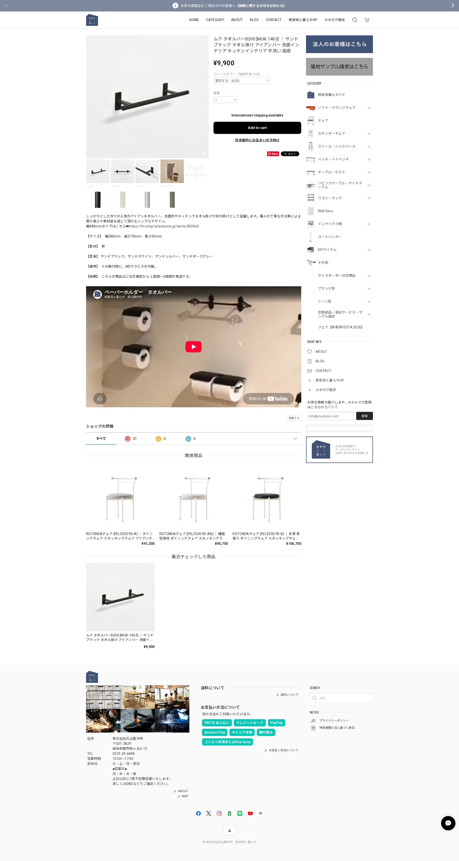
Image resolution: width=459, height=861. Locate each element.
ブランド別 (326, 288)
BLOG (254, 20)
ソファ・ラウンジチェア (337, 108)
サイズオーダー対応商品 (337, 275)
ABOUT (237, 20)
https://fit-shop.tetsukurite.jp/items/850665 (164, 226)
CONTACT (274, 20)
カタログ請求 (334, 20)
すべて (101, 439)
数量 (216, 93)
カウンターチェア (331, 133)
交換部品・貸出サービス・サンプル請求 (340, 314)
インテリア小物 (330, 224)
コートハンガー (330, 237)
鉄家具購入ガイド (331, 95)
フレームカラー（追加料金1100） (237, 74)
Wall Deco (325, 211)
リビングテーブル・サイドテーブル (340, 185)
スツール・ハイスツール (337, 146)
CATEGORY (215, 20)
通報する (294, 418)
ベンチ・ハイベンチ (333, 159)
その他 (323, 263)
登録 (364, 416)
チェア (323, 120)
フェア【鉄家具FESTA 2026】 (340, 327)
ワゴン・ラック (330, 198)
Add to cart (257, 128)
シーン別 (324, 301)
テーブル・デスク (331, 172)
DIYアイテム (327, 250)
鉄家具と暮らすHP (303, 20)
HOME (194, 20)
